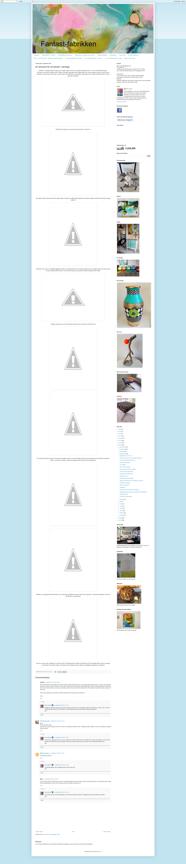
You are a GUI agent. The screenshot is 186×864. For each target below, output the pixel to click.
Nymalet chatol (123, 476)
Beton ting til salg (129, 58)
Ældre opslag (106, 831)
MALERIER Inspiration (65, 55)
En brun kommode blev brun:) (127, 460)
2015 (119, 440)
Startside (36, 55)
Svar (41, 698)
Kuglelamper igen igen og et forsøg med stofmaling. (133, 492)
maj (121, 506)
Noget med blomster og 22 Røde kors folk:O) (131, 480)
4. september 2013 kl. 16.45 (57, 753)
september (123, 453)
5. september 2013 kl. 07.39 (61, 765)
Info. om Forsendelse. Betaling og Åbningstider (48, 58)
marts (121, 510)
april (121, 508)
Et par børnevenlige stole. (126, 473)
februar (122, 513)
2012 (119, 518)
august (122, 499)
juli (121, 501)
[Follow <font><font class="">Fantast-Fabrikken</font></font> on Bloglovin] (125, 121)
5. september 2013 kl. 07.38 (61, 737)
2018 (119, 433)
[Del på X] (62, 672)
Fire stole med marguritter (126, 471)
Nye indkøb (123, 464)
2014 (119, 442)
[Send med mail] (58, 672)
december (122, 447)
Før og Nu (122, 55)
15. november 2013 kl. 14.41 (61, 792)
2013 (119, 445)
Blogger (99, 851)
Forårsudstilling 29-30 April (74, 58)
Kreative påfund (133, 55)
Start (73, 831)
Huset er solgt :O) (124, 485)
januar (122, 515)
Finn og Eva (48, 705)
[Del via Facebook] (64, 672)
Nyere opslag (39, 831)
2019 (119, 431)
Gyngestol (122, 487)
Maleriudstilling (102, 55)
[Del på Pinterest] (66, 672)
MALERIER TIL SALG (48, 55)
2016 (119, 438)
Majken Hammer (44, 753)
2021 (119, 429)
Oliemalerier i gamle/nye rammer (85, 55)
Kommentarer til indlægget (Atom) (51, 834)
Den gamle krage (44, 721)
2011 (119, 520)
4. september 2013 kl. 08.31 (52, 682)
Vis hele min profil (121, 101)
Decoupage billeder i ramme (93, 58)
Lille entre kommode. (125, 467)
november (122, 449)
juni (121, 504)
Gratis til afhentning (125, 462)
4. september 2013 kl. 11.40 (57, 721)
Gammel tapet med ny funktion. (128, 469)
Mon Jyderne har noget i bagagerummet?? (131, 458)
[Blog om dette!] (60, 672)
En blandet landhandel (126, 496)
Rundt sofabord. (124, 494)
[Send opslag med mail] (55, 671)
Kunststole (113, 55)
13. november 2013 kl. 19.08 (50, 779)
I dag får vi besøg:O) (125, 483)
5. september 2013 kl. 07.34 (61, 705)
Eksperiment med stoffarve (127, 478)
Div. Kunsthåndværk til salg (113, 58)
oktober (122, 451)
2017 (119, 436)
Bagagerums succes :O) (126, 455)
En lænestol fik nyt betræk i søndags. (129, 489)
